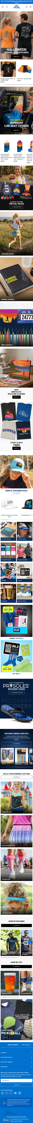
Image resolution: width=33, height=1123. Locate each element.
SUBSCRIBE (16, 1085)
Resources (4, 1066)
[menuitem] (26, 7)
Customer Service (6, 1057)
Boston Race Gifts (7, 993)
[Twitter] (11, 1093)
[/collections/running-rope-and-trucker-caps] (16, 471)
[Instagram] (2, 1093)
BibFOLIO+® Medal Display (6, 763)
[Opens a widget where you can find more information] (6, 1120)
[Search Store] (7, 7)
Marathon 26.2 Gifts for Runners (8, 953)
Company (3, 1052)
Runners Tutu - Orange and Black (24, 78)
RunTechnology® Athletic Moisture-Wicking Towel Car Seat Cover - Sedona (6, 157)
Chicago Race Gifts (26, 993)
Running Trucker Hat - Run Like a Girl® (9, 516)
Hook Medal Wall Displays (21, 763)
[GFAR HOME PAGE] (16, 7)
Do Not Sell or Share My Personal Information (16, 1116)
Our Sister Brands (6, 1062)
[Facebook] (6, 1093)
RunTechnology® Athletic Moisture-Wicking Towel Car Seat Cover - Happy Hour (19, 157)
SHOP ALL (17, 743)
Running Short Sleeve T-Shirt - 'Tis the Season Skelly (8, 79)
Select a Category (26, 1044)
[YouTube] (15, 1093)
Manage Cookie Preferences (16, 1121)
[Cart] (30, 7)
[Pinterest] (19, 1093)
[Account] (26, 7)
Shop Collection (16, 493)
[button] (3, 7)
